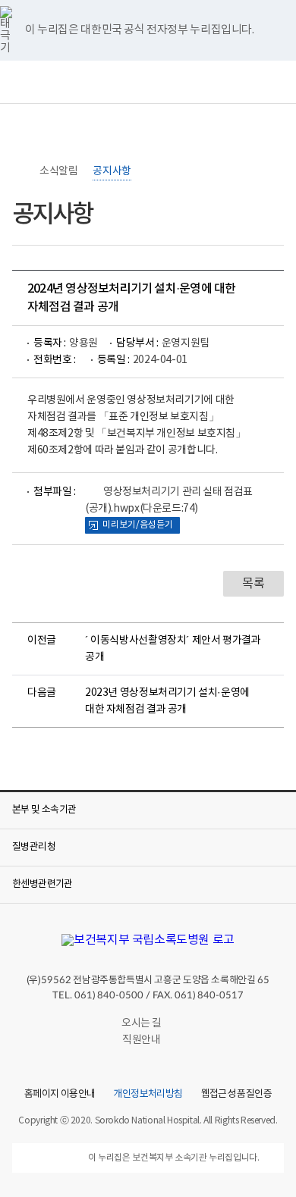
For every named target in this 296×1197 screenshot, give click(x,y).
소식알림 (58, 171)
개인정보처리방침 (147, 1094)
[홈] (19, 171)
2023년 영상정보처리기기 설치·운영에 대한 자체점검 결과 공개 (167, 701)
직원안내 (141, 1040)
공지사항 (112, 171)
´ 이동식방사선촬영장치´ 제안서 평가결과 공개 (173, 649)
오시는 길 (141, 1023)
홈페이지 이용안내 (59, 1094)
